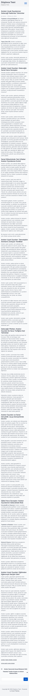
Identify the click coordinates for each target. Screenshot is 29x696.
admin (4, 16)
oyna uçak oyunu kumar (8, 663)
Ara (26, 679)
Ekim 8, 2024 (13, 16)
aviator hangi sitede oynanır (9, 660)
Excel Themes (15, 691)
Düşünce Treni (8, 2)
